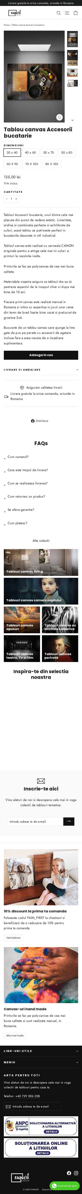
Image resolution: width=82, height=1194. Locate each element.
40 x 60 (30, 152)
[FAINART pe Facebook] (69, 1172)
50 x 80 (66, 152)
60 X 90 (12, 164)
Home (7, 24)
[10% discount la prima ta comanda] (41, 877)
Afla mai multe (14, 1035)
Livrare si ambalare (22, 369)
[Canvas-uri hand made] (41, 975)
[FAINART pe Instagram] (76, 1172)
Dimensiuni (14, 145)
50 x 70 (48, 152)
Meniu (9, 1062)
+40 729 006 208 (27, 1096)
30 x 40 (12, 152)
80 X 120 (51, 164)
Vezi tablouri (13, 937)
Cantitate (13, 191)
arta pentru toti (22, 1075)
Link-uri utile (18, 1051)
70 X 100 (31, 164)
